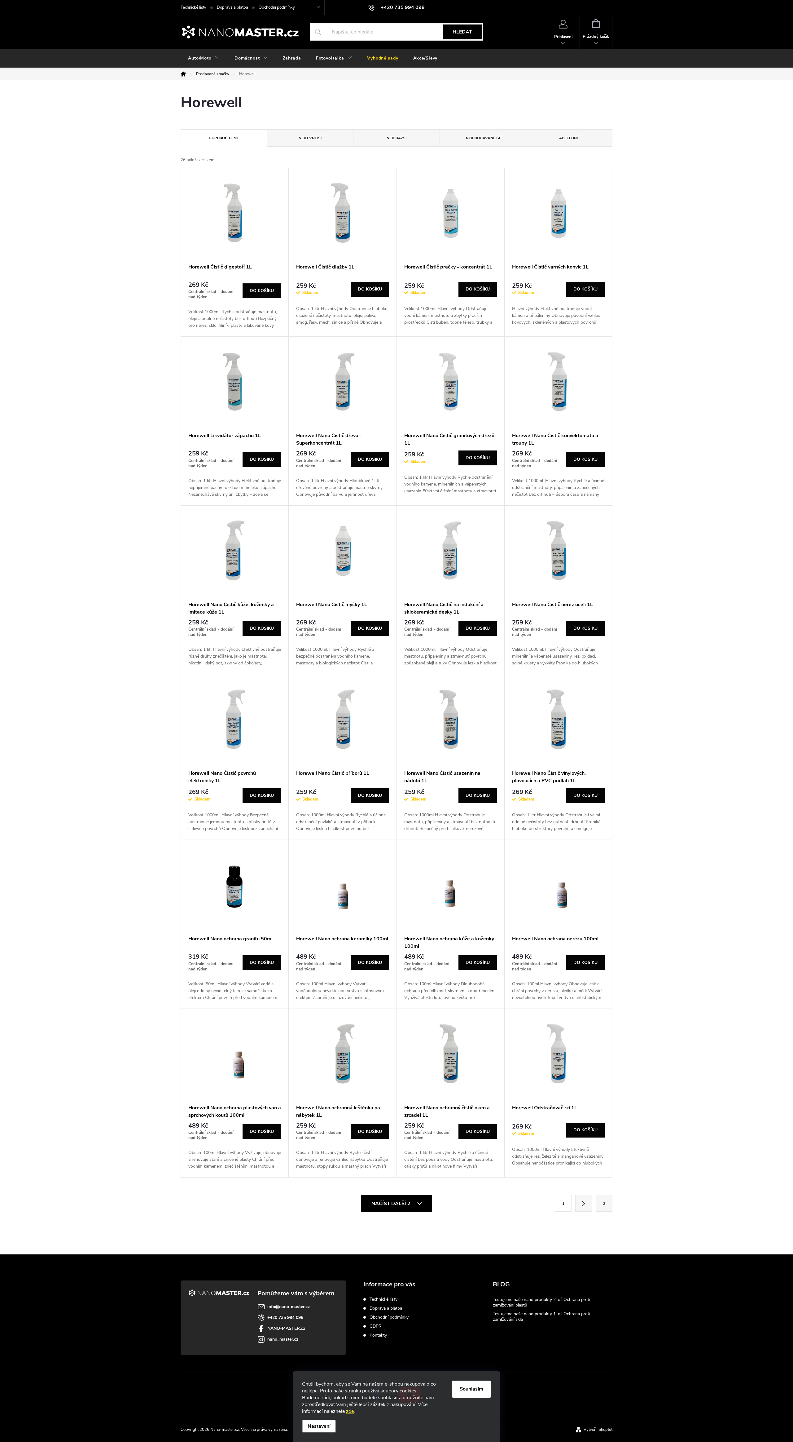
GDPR (376, 1326)
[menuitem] (204, 58)
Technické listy (193, 7)
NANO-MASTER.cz (286, 1328)
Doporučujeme (224, 137)
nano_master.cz (282, 1339)
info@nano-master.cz (288, 1307)
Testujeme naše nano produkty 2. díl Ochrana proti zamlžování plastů (541, 1302)
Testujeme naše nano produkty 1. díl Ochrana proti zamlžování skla (541, 1316)
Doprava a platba (232, 7)
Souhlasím (471, 1389)
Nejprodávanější (483, 137)
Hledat (462, 32)
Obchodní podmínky (277, 7)
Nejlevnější (310, 137)
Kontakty (378, 1335)
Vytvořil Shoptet (598, 1429)
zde (350, 1411)
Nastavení (319, 1426)
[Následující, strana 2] (583, 1203)
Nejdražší (396, 137)
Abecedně (569, 137)
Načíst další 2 (391, 1203)
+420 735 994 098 (285, 1317)
